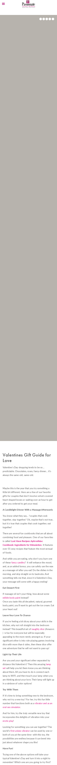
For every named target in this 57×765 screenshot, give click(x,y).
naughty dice (38, 629)
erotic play (8, 721)
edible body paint (11, 598)
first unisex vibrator (20, 731)
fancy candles (18, 563)
